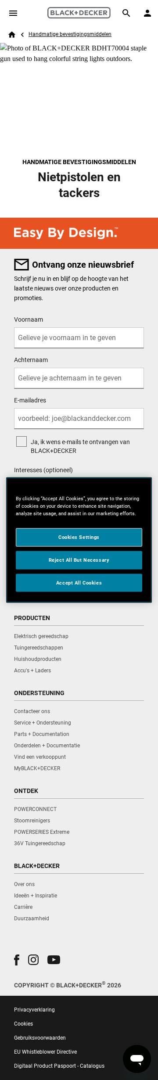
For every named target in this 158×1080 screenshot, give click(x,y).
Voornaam (28, 319)
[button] (16, 959)
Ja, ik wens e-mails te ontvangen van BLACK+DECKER (80, 446)
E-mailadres (30, 400)
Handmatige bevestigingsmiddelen (70, 34)
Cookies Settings (79, 537)
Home (11, 34)
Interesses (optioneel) (43, 470)
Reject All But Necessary (79, 559)
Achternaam (31, 359)
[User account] (147, 13)
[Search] (126, 13)
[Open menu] (13, 13)
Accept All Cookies (79, 582)
